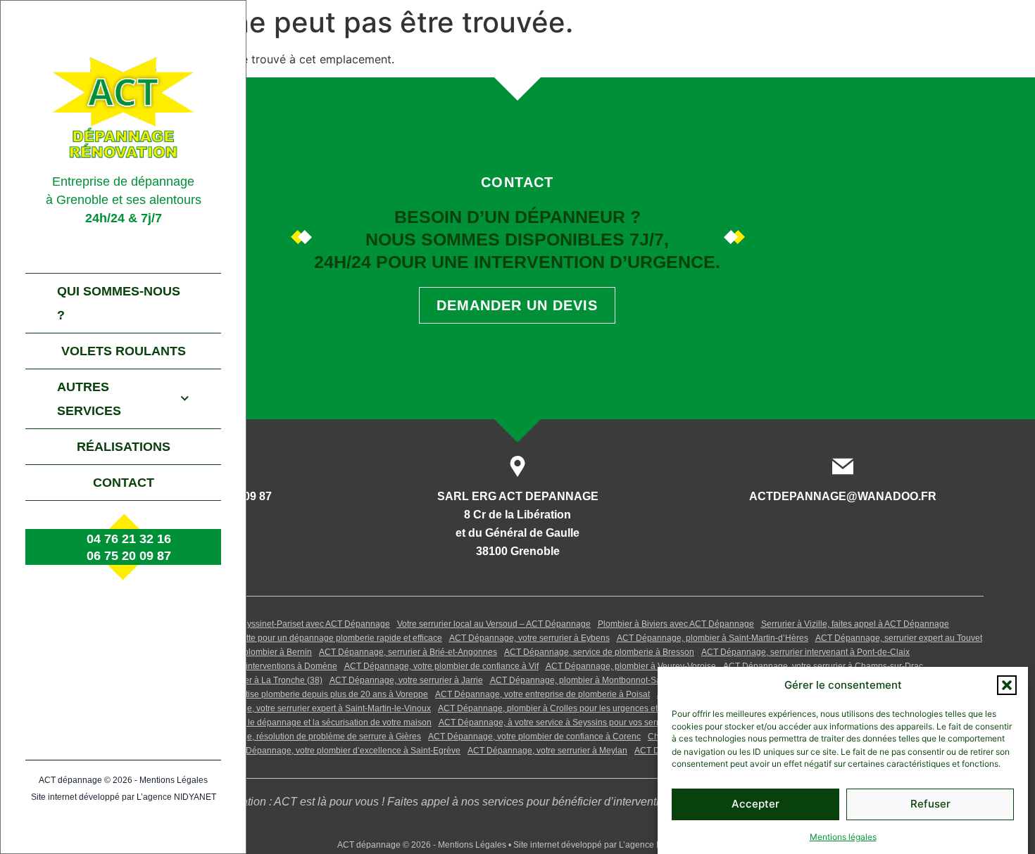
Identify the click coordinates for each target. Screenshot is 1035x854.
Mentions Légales (173, 780)
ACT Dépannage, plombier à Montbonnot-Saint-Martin (593, 680)
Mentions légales (843, 836)
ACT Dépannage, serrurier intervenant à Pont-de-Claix (805, 652)
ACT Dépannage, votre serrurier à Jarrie (406, 680)
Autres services (89, 399)
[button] (1007, 685)
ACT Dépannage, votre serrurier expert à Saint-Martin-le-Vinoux (309, 708)
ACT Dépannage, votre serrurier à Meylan (547, 751)
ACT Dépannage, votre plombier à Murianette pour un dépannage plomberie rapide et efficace (262, 638)
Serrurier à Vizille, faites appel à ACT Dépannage (855, 624)
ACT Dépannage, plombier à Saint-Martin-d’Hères (712, 638)
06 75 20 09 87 (129, 556)
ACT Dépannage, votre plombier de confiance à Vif (441, 666)
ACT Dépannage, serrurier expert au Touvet (898, 638)
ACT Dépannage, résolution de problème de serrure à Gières (304, 736)
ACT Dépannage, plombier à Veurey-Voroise (631, 666)
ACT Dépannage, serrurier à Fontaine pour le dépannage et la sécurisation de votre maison (257, 722)
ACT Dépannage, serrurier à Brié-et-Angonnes (408, 652)
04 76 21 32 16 (129, 539)
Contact (123, 483)
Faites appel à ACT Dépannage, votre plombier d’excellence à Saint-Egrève (315, 751)
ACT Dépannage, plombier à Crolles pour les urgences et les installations (578, 708)
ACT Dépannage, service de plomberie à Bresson (599, 652)
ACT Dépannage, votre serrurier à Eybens (529, 638)
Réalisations (123, 447)
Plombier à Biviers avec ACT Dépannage (676, 624)
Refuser (930, 803)
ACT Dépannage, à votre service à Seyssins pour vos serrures (557, 722)
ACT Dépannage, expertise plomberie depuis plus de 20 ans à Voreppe (291, 694)
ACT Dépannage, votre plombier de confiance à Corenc (534, 736)
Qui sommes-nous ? (118, 303)
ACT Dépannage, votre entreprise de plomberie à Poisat (542, 694)
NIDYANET (195, 797)
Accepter (755, 803)
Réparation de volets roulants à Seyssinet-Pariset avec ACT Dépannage (252, 624)
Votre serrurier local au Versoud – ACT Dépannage (494, 624)
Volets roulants (123, 351)
